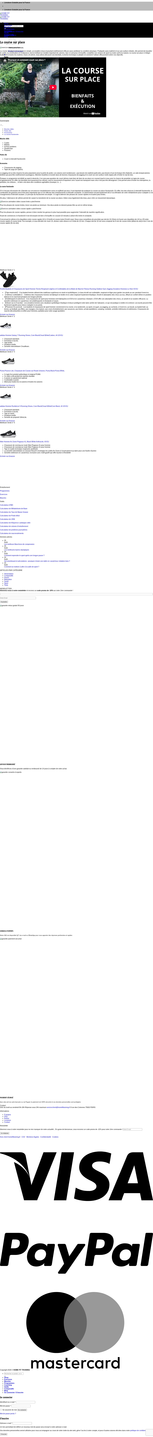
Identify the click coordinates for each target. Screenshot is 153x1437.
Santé (6, 581)
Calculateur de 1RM (7, 519)
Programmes (9, 29)
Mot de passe (5, 1406)
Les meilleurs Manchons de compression (19, 544)
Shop (6, 23)
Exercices (8, 25)
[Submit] (5, 1376)
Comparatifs (9, 35)
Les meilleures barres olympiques (16, 550)
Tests (6, 585)
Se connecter (22, 1410)
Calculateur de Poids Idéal (10, 516)
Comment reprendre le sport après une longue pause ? (24, 555)
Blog (6, 37)
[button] (13, 32)
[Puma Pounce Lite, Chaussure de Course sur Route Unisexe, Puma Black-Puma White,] (8, 369)
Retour (6, 1118)
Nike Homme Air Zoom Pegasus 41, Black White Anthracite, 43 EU (24, 442)
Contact (7, 1122)
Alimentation (8, 574)
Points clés (8, 131)
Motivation (8, 579)
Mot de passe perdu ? (8, 1413)
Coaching (8, 31)
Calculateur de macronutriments (12, 533)
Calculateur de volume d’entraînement (14, 526)
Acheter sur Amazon (7, 314)
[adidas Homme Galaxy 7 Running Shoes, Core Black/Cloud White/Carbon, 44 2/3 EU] (6, 333)
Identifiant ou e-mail (8, 1402)
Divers (6, 577)
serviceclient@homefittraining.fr (58, 1107)
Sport (6, 583)
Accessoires (8, 132)
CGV (23, 1137)
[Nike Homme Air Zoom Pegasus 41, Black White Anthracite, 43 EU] (8, 440)
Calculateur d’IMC (6, 505)
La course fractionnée (11, 134)
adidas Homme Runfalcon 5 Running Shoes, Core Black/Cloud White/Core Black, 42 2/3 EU (34, 406)
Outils (6, 33)
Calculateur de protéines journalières (13, 530)
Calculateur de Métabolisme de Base (13, 508)
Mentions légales (32, 1137)
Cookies (55, 1137)
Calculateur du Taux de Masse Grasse (14, 512)
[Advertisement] (62, 471)
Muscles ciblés (9, 129)
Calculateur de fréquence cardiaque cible (15, 523)
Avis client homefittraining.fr (10, 1137)
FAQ (5, 1116)
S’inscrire (3, 1434)
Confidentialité (45, 1137)
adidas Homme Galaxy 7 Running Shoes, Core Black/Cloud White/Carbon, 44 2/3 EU (31, 335)
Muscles (7, 27)
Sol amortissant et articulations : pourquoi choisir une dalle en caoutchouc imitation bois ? (37, 561)
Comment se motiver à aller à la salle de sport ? (21, 567)
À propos (7, 1115)
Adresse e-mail (6, 1423)
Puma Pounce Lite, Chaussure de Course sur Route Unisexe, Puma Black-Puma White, (32, 371)
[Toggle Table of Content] (1, 125)
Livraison (7, 1120)
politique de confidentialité (140, 1430)
